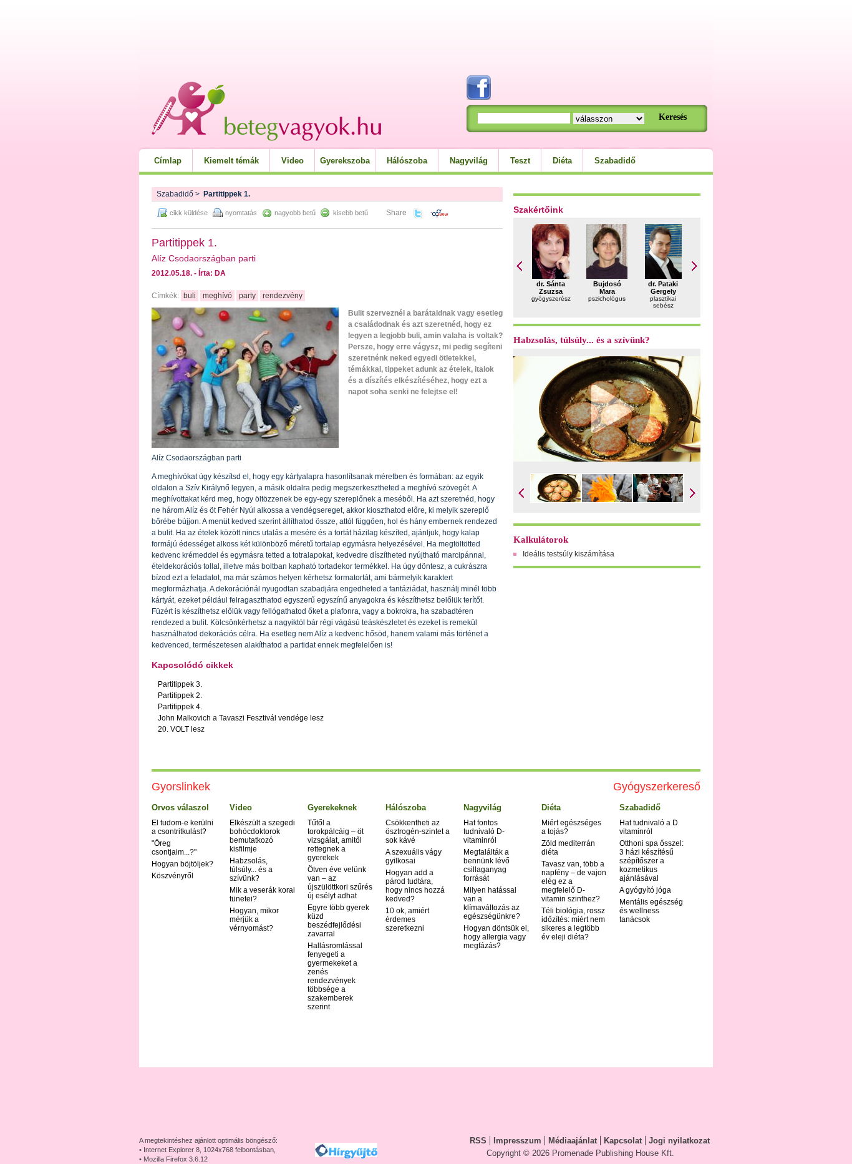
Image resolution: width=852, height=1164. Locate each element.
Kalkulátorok (540, 540)
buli (189, 295)
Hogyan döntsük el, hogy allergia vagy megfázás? (496, 937)
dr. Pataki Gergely (663, 287)
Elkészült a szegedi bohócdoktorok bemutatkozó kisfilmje (262, 835)
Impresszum (517, 1140)
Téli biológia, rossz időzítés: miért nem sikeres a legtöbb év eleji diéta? (573, 923)
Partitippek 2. (180, 695)
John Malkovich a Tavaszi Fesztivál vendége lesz (241, 718)
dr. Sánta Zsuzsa (550, 287)
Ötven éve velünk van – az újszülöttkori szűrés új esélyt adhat (339, 882)
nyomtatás (241, 212)
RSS (478, 1140)
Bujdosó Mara (607, 287)
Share (396, 212)
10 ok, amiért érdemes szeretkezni (407, 919)
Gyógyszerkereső (656, 786)
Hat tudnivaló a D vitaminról (648, 827)
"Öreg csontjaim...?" (174, 847)
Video (292, 160)
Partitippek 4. (180, 706)
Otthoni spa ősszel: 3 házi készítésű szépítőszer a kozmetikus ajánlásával (651, 861)
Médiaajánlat (572, 1140)
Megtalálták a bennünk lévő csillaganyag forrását (486, 865)
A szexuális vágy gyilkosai (413, 856)
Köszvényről (172, 875)
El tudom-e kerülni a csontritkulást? (182, 827)
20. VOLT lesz (181, 729)
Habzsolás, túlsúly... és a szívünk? (581, 340)
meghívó (217, 295)
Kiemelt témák (231, 160)
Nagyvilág (469, 160)
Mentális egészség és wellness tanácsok (651, 911)
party (247, 295)
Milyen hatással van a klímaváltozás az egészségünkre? (491, 903)
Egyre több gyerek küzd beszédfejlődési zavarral (338, 920)
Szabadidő (615, 160)
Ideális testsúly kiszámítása (568, 554)
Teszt (520, 160)
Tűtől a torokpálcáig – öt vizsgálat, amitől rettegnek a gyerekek (335, 840)
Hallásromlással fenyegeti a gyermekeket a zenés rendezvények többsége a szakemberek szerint (334, 976)
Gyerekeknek (332, 807)
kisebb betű (350, 212)
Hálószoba (407, 160)
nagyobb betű (295, 212)
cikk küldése (189, 212)
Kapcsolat (623, 1140)
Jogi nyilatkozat (679, 1140)
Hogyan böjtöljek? (182, 864)
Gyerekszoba (345, 160)
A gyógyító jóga (645, 890)
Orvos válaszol (180, 807)
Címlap (168, 160)
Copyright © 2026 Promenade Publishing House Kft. (580, 1153)
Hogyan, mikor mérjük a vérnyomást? (254, 919)
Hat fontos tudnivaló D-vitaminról (484, 831)
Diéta (562, 160)
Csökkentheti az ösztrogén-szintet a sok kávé (417, 831)
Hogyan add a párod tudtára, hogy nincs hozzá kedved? (415, 885)
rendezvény (283, 295)
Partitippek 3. (180, 684)
